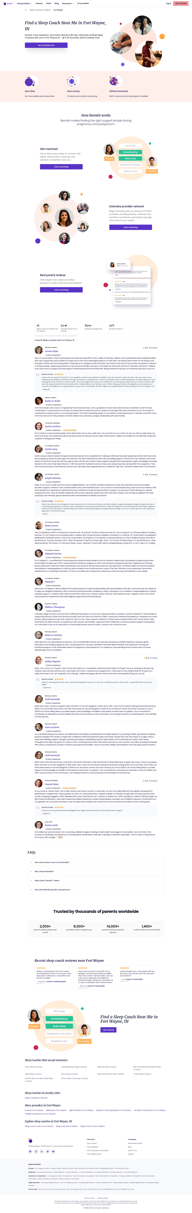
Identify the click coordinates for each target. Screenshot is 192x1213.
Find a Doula (92, 1143)
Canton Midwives (72, 1172)
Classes (39, 3)
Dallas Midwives (59, 1172)
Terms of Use (89, 1198)
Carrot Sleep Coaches (33, 1067)
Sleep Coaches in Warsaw (36, 1098)
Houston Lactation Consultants (83, 1176)
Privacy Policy (103, 1198)
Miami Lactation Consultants (48, 1179)
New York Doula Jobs (45, 1189)
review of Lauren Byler (96, 986)
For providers (83, 3)
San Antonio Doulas (122, 1168)
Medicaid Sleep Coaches (106, 1067)
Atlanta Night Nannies (120, 1183)
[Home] (26, 10)
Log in (168, 3)
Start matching (61, 167)
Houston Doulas (55, 1168)
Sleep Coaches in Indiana (40, 10)
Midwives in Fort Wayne (56, 1110)
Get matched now (46, 45)
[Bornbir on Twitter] (47, 1151)
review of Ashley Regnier (56, 981)
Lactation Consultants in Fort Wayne (150, 1110)
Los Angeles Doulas (42, 1168)
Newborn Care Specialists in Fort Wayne (113, 1110)
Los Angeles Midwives (44, 1172)
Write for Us (132, 1150)
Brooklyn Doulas (92, 1168)
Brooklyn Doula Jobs (61, 1189)
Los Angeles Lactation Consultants (59, 1176)
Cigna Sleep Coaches (33, 1074)
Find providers (23, 3)
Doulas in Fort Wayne (34, 1110)
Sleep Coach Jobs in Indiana (92, 1126)
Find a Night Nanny (94, 1154)
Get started (181, 3)
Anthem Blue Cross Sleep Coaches (74, 1078)
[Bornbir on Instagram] (36, 1151)
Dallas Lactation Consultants (69, 1179)
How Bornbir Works (135, 1143)
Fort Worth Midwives (86, 1172)
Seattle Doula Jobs (127, 1189)
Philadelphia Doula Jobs (111, 1189)
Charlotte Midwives (130, 1172)
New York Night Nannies (69, 1183)
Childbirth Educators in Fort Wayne (40, 1114)
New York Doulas (80, 1168)
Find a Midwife (92, 1147)
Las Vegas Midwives (102, 1172)
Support (131, 1154)
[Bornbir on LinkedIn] (42, 1151)
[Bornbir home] (8, 3)
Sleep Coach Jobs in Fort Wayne (39, 1126)
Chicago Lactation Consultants (130, 1176)
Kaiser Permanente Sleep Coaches (110, 1074)
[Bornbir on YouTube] (53, 1151)
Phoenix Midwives (116, 1172)
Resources (67, 3)
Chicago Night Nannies (86, 1183)
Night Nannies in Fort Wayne (81, 1110)
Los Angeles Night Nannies (50, 1183)
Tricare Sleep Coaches (142, 1074)
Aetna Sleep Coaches (69, 1074)
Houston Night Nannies (104, 1183)
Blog (57, 3)
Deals (48, 3)
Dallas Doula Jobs (94, 1189)
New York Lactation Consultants (106, 1176)
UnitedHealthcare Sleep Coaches (74, 1067)
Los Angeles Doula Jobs (78, 1189)
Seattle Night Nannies (137, 1183)
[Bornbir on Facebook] (30, 1151)
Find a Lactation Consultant (98, 1150)
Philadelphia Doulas (106, 1168)
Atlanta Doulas (67, 1168)
